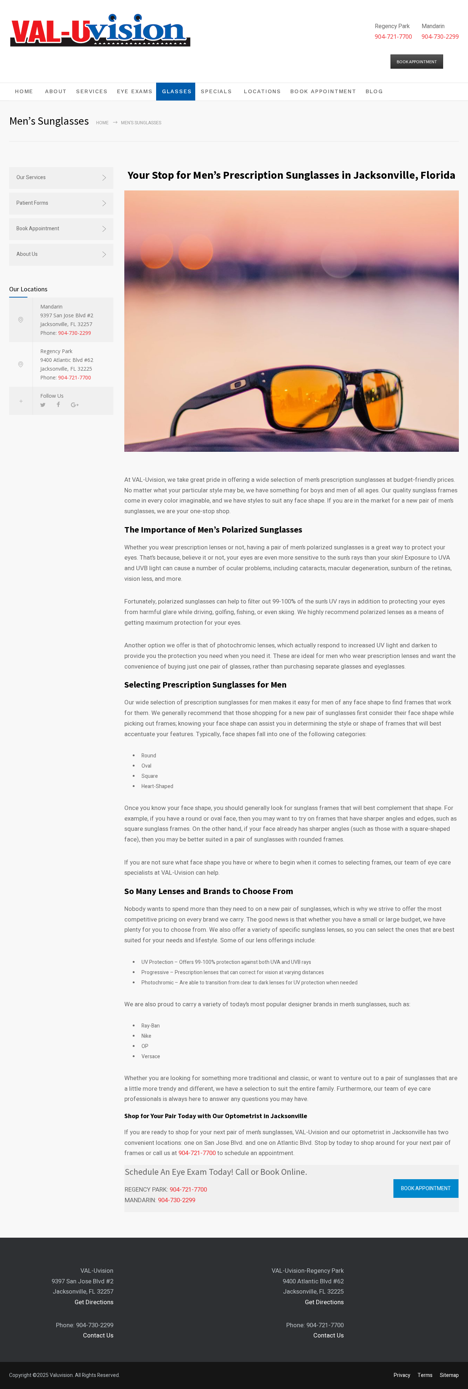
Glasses (177, 91)
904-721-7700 (393, 37)
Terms (425, 1375)
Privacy (402, 1375)
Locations (262, 91)
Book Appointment (323, 91)
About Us (27, 254)
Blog (374, 91)
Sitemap (449, 1375)
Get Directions (94, 1302)
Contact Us (98, 1335)
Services (91, 91)
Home (24, 91)
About (56, 91)
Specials (216, 91)
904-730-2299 (440, 37)
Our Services (31, 177)
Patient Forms (32, 203)
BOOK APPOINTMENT (417, 61)
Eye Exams (135, 91)
